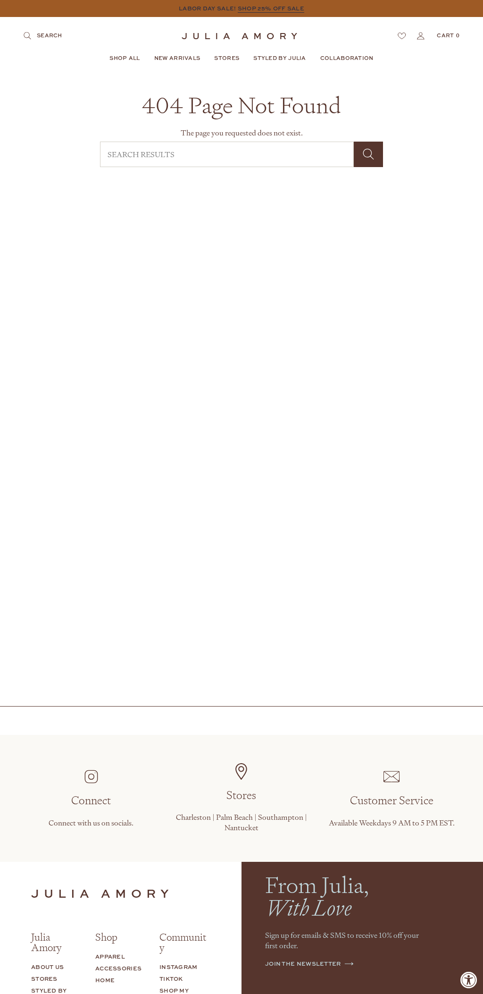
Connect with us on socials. (91, 822)
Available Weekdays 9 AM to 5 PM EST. (392, 822)
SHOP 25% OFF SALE (271, 8)
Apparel (110, 956)
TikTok (171, 979)
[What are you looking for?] (368, 154)
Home (105, 980)
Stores (44, 979)
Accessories (118, 968)
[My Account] (421, 36)
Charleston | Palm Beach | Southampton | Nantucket (241, 822)
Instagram (178, 967)
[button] (124, 58)
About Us (47, 967)
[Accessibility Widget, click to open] (468, 979)
